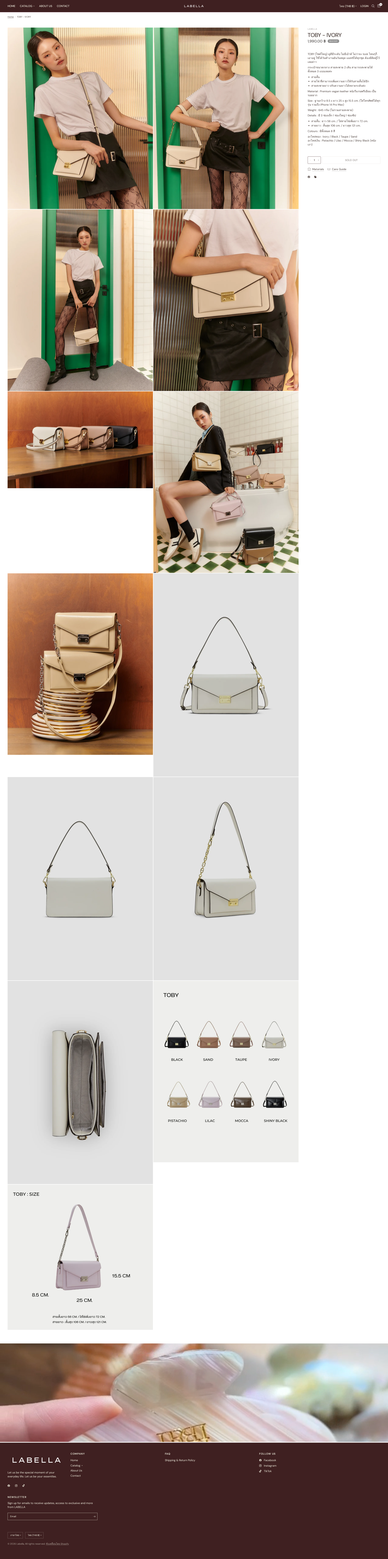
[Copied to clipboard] (316, 177)
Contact (63, 6)
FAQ (168, 1454)
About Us (45, 6)
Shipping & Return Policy (180, 1460)
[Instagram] (18, 1485)
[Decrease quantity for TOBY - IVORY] (310, 160)
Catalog (26, 6)
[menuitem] (13, 6)
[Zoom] (146, 34)
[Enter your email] (94, 1516)
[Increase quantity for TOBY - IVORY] (318, 160)
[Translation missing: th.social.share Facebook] (309, 177)
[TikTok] (25, 1485)
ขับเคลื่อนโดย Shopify (57, 1543)
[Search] (373, 6)
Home (11, 6)
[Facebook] (11, 1485)
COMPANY (77, 1454)
